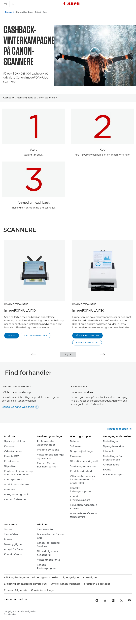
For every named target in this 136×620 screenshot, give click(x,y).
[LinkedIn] (113, 600)
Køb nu (12, 335)
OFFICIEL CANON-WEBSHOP (17, 386)
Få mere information (87, 335)
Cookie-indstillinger (43, 590)
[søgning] (13, 4)
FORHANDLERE (79, 386)
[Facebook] (97, 600)
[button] (35, 335)
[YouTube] (129, 600)
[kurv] (5, 4)
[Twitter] (121, 600)
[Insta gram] (105, 600)
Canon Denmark (14, 599)
